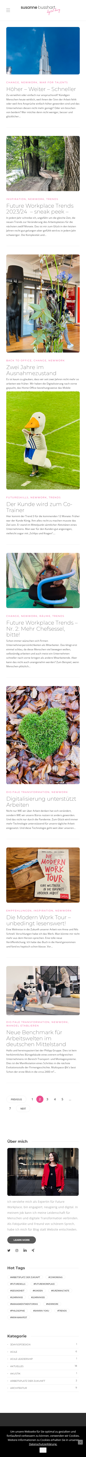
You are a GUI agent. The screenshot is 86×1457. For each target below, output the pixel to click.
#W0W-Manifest (18, 1317)
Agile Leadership (43, 1358)
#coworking (55, 1277)
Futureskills (17, 497)
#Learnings (16, 1297)
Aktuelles (43, 1366)
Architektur (43, 1387)
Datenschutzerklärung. (43, 1444)
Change (12, 82)
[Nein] (80, 1442)
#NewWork (52, 1303)
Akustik (43, 1373)
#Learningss (38, 1297)
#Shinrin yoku (41, 1310)
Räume (45, 616)
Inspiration (16, 199)
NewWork (29, 82)
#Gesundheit (17, 1290)
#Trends (62, 1310)
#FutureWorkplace (44, 1283)
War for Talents (53, 82)
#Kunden (38, 1290)
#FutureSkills (17, 1283)
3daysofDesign (43, 1344)
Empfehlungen (19, 910)
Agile (43, 1351)
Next (23, 1108)
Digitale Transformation (28, 792)
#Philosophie (17, 1310)
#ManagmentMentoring (24, 1303)
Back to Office (19, 360)
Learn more (22, 1239)
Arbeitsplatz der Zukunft (43, 1380)
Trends (52, 199)
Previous (16, 1099)
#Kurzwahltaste (60, 1290)
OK (43, 1450)
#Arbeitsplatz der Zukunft (25, 1277)
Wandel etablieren (22, 1025)
